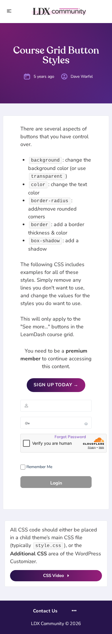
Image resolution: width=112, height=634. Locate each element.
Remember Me (38, 467)
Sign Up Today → (56, 385)
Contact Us (45, 611)
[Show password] (86, 424)
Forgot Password (70, 437)
